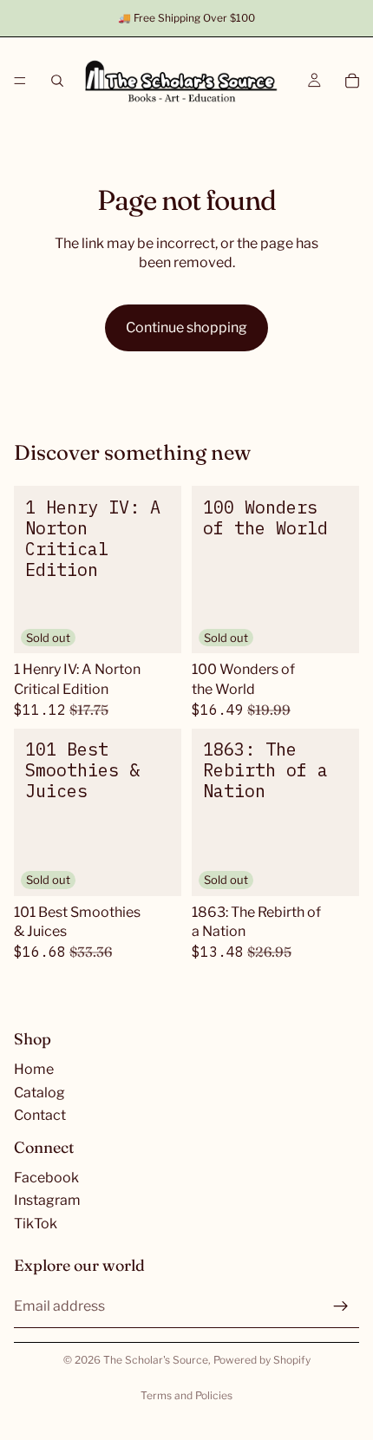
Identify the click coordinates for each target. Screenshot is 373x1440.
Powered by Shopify (262, 1359)
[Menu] (20, 81)
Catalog (39, 1092)
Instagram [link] (47, 1200)
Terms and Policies (186, 1395)
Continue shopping (186, 327)
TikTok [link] (35, 1223)
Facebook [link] (46, 1177)
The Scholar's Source (155, 1359)
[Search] (57, 81)
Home (34, 1069)
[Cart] (352, 81)
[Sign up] (341, 1306)
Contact (40, 1115)
